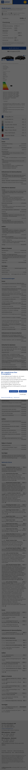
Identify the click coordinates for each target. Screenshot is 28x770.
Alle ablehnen (23, 391)
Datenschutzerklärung (7, 397)
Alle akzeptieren (13, 391)
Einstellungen (23, 394)
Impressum (16, 397)
